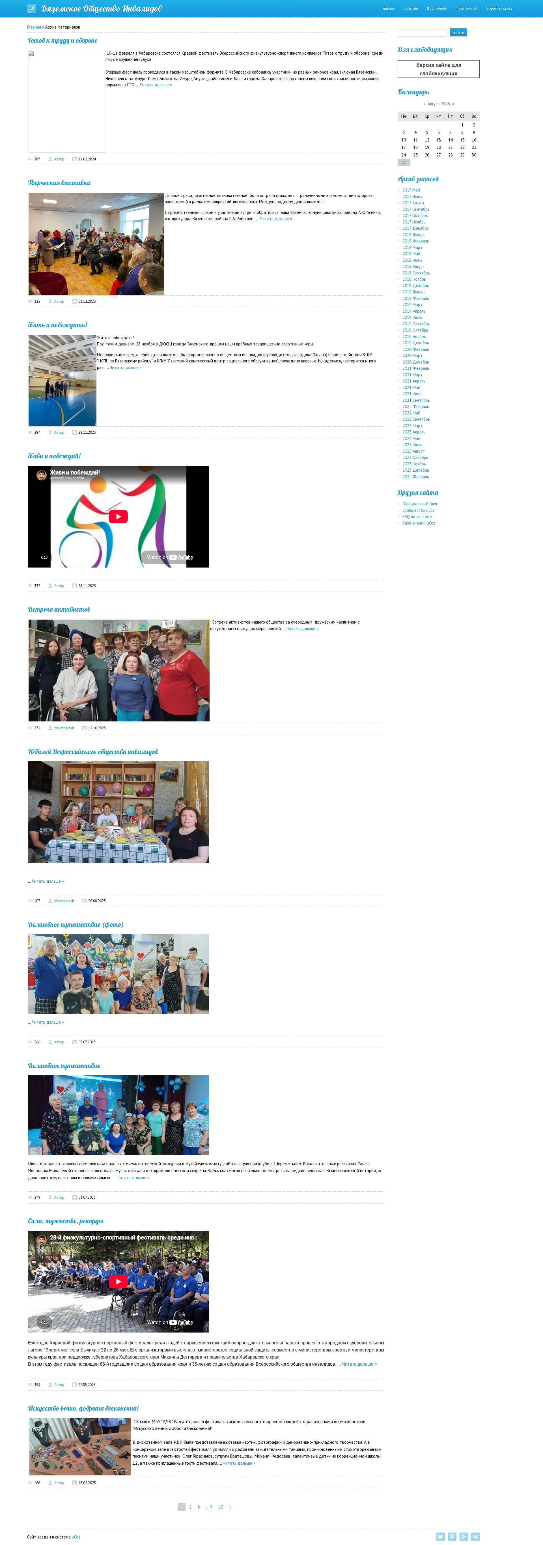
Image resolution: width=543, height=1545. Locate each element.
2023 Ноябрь (414, 464)
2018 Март (412, 247)
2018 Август (413, 266)
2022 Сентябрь (416, 419)
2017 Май (411, 190)
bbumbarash (64, 728)
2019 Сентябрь (416, 323)
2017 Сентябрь (416, 209)
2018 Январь (414, 234)
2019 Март (412, 304)
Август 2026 (439, 103)
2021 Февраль (415, 368)
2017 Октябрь (415, 215)
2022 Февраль (415, 406)
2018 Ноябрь (414, 279)
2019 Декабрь (415, 342)
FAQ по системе (417, 516)
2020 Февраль (415, 349)
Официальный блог (420, 503)
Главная (34, 27)
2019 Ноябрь (414, 336)
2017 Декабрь (415, 228)
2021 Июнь (412, 393)
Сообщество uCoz (418, 510)
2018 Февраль (415, 241)
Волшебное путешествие (64, 1065)
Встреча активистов (59, 609)
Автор (59, 159)
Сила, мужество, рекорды (65, 1221)
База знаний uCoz (418, 523)
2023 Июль (412, 444)
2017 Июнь (412, 196)
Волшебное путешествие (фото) (76, 924)
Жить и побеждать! (57, 325)
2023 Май (411, 438)
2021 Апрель (414, 381)
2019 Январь (414, 292)
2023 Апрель (414, 432)
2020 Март (412, 355)
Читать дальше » (156, 84)
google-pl (464, 1537)
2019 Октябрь (415, 330)
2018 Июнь (412, 260)
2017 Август (413, 202)
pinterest (452, 1537)
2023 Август (413, 451)
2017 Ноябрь (414, 222)
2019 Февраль (415, 298)
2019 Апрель (414, 311)
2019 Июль (412, 317)
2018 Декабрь (415, 285)
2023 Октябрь (415, 457)
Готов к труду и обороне (62, 40)
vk (475, 1537)
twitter (440, 1537)
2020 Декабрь (415, 362)
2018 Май (411, 253)
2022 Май (411, 413)
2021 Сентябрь (416, 400)
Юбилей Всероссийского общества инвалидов (93, 751)
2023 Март (412, 425)
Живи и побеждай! (54, 456)
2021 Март (412, 374)
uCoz (76, 1537)
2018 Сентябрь (416, 273)
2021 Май (411, 387)
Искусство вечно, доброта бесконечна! (83, 1408)
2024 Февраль (415, 476)
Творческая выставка (59, 182)
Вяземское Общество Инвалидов (101, 8)
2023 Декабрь (415, 470)
